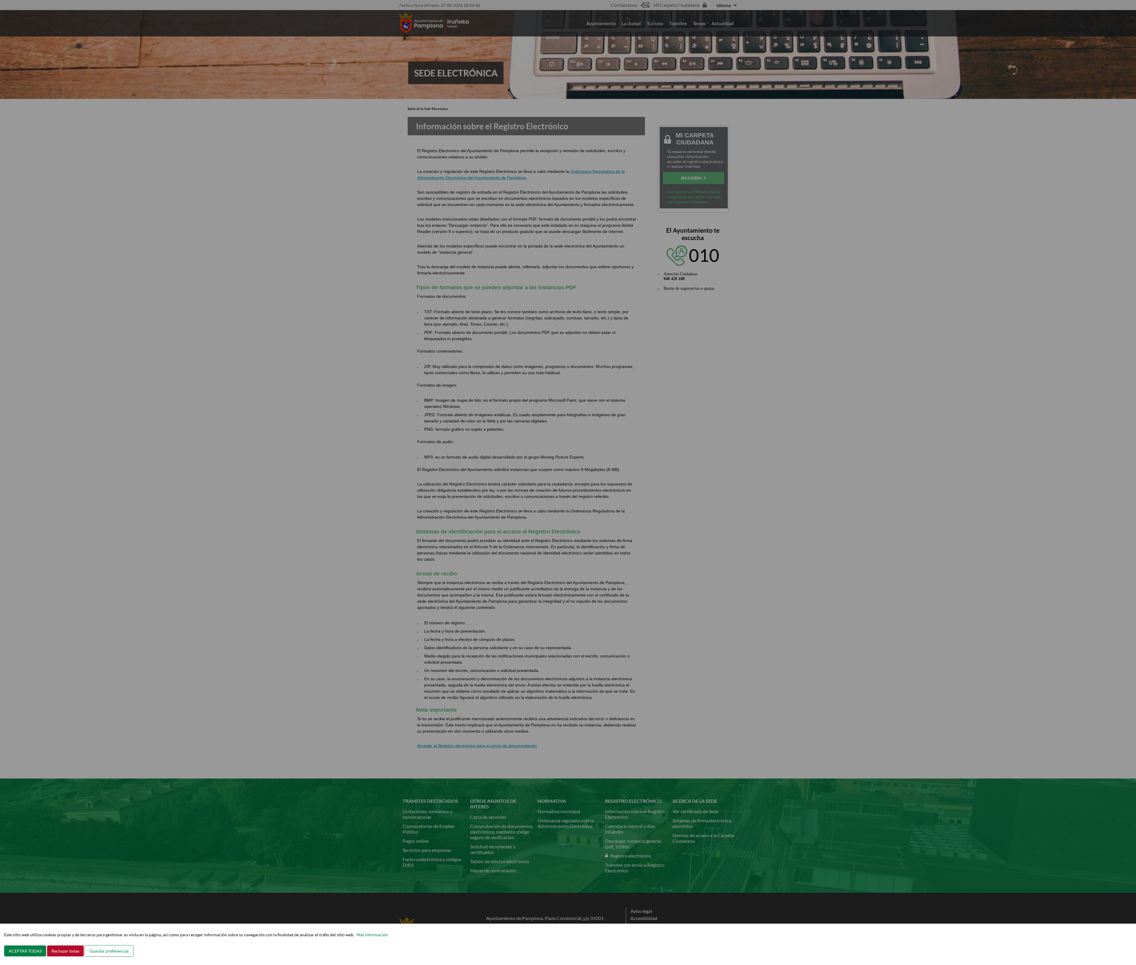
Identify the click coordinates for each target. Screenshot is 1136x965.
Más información (372, 934)
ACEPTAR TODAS (25, 950)
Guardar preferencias (109, 950)
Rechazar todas (65, 950)
